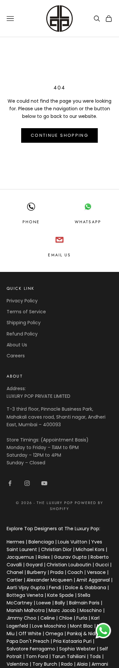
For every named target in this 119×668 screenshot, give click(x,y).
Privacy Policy (22, 300)
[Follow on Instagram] (27, 483)
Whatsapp (88, 222)
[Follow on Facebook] (10, 483)
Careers (16, 355)
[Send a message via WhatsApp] (103, 631)
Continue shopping (59, 135)
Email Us (59, 255)
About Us (17, 344)
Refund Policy (22, 334)
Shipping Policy (24, 322)
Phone (31, 222)
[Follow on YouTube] (44, 483)
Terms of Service (26, 311)
